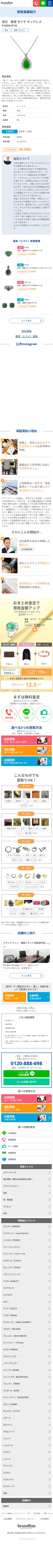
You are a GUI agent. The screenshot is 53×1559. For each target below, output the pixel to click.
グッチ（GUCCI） (10, 1308)
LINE (43, 3)
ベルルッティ (8, 1479)
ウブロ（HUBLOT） (11, 1281)
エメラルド (7, 1294)
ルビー (6, 1301)
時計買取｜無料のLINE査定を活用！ (18, 1179)
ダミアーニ (7, 1424)
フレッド (7, 1438)
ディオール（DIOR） (11, 1390)
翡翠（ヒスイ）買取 (26, 336)
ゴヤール (7, 1418)
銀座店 (6, 1506)
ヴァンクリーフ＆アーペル (14, 1253)
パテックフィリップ (11, 1274)
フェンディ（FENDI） (12, 1383)
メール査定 (13, 1146)
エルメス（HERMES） (12, 1226)
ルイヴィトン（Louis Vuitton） (16, 1233)
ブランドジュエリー (11, 1186)
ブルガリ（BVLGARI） (12, 1329)
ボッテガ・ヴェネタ (11, 1411)
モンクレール (8, 1486)
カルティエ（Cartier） (12, 1260)
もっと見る (26, 975)
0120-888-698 (26, 1063)
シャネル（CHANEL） (12, 1240)
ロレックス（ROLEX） (12, 1267)
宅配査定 (12, 1159)
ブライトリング (9, 1356)
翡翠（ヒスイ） (20, 30)
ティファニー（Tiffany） (14, 1342)
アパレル (7, 1206)
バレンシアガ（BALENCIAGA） (16, 1377)
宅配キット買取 (12, 997)
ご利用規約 (44, 1519)
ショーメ (6, 1459)
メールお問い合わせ (26, 1081)
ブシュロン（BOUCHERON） (15, 1336)
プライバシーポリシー (25, 1519)
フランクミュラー (10, 1363)
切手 (5, 1213)
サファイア (7, 1465)
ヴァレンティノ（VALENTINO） (16, 1397)
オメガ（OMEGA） (11, 1349)
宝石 (6, 30)
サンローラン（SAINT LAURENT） (17, 1322)
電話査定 (12, 1139)
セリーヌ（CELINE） (11, 1370)
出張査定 (12, 1152)
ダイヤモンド (8, 1288)
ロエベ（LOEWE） (10, 1404)
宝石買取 (26, 331)
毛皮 (5, 1493)
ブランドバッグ (9, 1172)
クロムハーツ (8, 1431)
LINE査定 (12, 1133)
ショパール (7, 1445)
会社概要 (8, 1519)
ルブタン (7, 1472)
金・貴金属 (7, 1199)
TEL (36, 3)
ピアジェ (6, 1452)
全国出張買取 (35, 997)
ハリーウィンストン (11, 1247)
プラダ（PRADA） (10, 1315)
